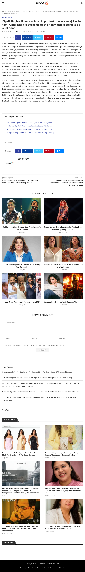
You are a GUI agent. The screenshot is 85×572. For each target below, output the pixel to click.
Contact (52, 568)
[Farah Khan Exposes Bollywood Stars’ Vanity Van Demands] (21, 248)
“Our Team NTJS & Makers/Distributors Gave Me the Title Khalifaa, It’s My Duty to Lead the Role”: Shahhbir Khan (20, 528)
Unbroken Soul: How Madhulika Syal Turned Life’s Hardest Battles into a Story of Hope (63, 527)
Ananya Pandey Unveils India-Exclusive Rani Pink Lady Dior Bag (30, 132)
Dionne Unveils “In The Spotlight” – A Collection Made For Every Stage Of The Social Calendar (37, 372)
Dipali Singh (8, 143)
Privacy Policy (41, 568)
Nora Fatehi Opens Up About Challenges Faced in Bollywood (29, 122)
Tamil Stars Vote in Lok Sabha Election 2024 (22, 302)
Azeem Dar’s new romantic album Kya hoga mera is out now (29, 129)
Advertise (62, 568)
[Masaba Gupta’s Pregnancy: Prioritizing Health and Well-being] (63, 248)
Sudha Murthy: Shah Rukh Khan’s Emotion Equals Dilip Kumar (29, 126)
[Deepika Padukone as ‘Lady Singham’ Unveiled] (63, 286)
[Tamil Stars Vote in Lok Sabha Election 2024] (21, 286)
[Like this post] (18, 37)
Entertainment (7, 18)
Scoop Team (14, 31)
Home (4, 11)
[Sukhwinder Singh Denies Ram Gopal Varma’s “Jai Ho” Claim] (21, 211)
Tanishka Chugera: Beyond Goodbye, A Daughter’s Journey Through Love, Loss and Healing (37, 377)
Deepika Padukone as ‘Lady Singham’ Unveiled (63, 302)
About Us (30, 568)
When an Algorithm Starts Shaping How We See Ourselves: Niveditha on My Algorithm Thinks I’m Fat (40, 392)
